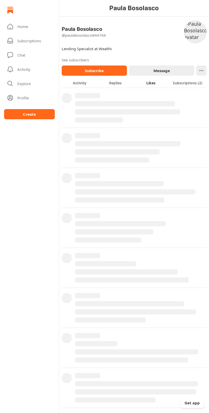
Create (29, 114)
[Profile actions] (201, 70)
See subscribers (75, 59)
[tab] (79, 83)
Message (161, 70)
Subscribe (94, 70)
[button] (29, 26)
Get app (192, 402)
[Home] (10, 10)
